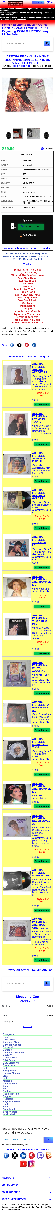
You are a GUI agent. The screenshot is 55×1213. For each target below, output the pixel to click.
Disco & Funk (10, 1057)
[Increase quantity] (15, 224)
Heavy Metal (9, 1070)
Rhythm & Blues (11, 1101)
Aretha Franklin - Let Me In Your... (39, 417)
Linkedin (34, 345)
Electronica (9, 1065)
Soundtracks (10, 1109)
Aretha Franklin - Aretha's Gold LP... (39, 494)
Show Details (27, 1001)
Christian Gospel (12, 1045)
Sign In (38, 3)
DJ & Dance (9, 1060)
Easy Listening (11, 1063)
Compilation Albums (14, 1052)
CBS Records (22, 66)
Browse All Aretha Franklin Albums (29, 970)
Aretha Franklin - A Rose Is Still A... (41, 706)
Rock (5, 1104)
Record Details (42, 404)
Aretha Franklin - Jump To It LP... (39, 541)
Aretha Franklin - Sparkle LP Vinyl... (40, 743)
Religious (8, 1099)
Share (12, 345)
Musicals (7, 1081)
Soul (5, 1106)
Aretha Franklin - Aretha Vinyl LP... (41, 580)
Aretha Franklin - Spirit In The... (41, 873)
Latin (5, 1078)
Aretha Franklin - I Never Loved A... (41, 819)
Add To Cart (31, 226)
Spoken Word (10, 1112)
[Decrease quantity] (15, 227)
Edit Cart (27, 1026)
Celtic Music (9, 1039)
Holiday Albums (11, 1073)
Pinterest (27, 345)
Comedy (7, 1050)
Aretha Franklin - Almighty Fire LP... (39, 457)
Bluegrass (8, 1034)
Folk (5, 1068)
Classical (8, 1047)
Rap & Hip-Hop (11, 1094)
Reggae (7, 1096)
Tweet (19, 345)
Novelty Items (10, 1083)
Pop (5, 1088)
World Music (9, 1114)
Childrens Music (11, 1042)
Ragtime (7, 1091)
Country (7, 1055)
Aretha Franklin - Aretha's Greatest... (40, 923)
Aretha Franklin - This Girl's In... (39, 619)
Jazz (5, 1076)
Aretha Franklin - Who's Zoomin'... (39, 666)
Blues (6, 1037)
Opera (6, 1086)
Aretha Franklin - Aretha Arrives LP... (40, 368)
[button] (47, 43)
